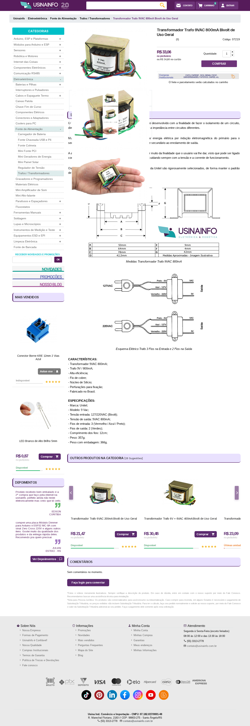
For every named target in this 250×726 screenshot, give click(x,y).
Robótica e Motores (37, 56)
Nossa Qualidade (31, 645)
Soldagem (37, 218)
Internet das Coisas (37, 62)
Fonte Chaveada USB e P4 (34, 139)
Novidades (83, 635)
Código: (227, 39)
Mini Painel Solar (28, 162)
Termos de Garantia (33, 655)
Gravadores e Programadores (34, 178)
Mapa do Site (85, 650)
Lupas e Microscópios (37, 224)
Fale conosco (29, 665)
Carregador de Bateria (32, 134)
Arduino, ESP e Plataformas (37, 38)
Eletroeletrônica (37, 79)
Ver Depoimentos (44, 559)
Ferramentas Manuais (37, 212)
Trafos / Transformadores (33, 173)
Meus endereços (142, 645)
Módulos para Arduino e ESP (37, 44)
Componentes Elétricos (30, 112)
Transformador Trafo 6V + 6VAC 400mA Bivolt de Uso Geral (180, 518)
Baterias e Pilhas (38, 84)
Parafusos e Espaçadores (38, 201)
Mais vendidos (85, 640)
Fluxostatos (23, 206)
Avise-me (46, 371)
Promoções (84, 630)
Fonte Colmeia (27, 145)
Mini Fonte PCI (27, 150)
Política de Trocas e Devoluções (40, 660)
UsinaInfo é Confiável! (34, 640)
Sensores (37, 50)
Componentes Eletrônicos (37, 67)
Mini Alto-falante (25, 195)
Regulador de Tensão (31, 167)
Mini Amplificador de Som (31, 190)
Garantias (139, 640)
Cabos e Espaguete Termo (38, 95)
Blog (80, 655)
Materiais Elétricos (27, 184)
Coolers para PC (26, 123)
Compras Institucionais (34, 650)
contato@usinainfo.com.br (202, 645)
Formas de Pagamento (34, 635)
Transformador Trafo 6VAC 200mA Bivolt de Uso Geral (104, 518)
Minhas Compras (143, 635)
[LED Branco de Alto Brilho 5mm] (38, 415)
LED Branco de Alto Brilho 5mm (38, 441)
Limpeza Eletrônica (37, 241)
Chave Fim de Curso (28, 106)
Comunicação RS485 (37, 73)
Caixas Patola (24, 101)
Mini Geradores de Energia (34, 156)
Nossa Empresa (30, 630)
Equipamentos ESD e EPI (37, 235)
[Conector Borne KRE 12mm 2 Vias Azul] (38, 330)
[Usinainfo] (44, 5)
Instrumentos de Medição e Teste (37, 230)
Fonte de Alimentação (38, 129)
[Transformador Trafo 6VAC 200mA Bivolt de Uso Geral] (103, 492)
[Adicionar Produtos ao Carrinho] (232, 52)
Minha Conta (140, 625)
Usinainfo (19, 18)
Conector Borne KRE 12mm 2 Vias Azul (38, 357)
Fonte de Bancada (25, 247)
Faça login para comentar (88, 582)
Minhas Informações (145, 650)
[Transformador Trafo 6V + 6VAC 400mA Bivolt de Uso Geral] (180, 492)
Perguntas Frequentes (90, 645)
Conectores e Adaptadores (32, 117)
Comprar (47, 456)
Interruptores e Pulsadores (32, 89)
